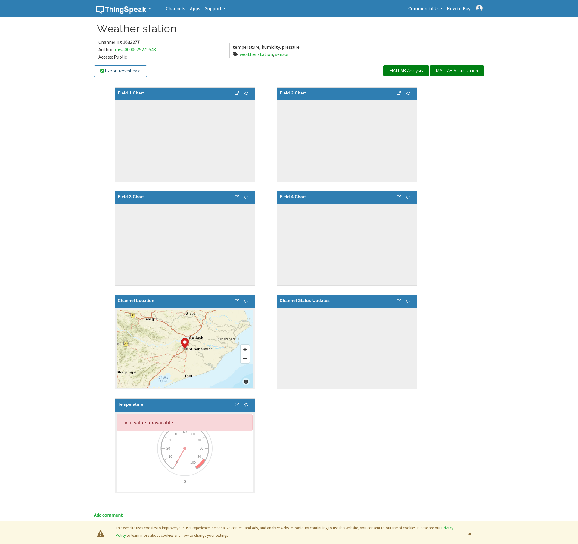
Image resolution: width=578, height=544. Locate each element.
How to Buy (458, 8)
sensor (282, 54)
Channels (175, 8)
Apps (195, 8)
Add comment (108, 515)
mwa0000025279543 (135, 49)
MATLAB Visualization (457, 70)
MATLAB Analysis (406, 70)
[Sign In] (479, 8)
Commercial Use (425, 8)
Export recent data (122, 71)
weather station (256, 54)
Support (213, 8)
